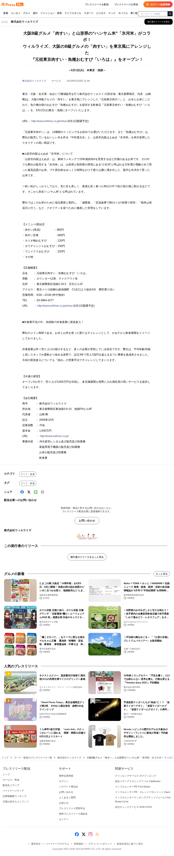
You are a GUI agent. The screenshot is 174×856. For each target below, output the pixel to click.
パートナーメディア (13, 790)
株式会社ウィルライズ (34, 80)
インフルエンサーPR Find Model (132, 786)
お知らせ (63, 803)
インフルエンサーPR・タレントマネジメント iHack (142, 792)
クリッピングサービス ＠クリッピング (135, 775)
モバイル (123, 13)
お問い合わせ (87, 520)
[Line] (35, 492)
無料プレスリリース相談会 (73, 813)
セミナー (63, 819)
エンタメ (15, 13)
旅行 (35, 13)
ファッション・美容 (51, 13)
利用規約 (78, 843)
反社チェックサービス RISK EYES (133, 807)
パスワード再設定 (68, 786)
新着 (5, 13)
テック (112, 13)
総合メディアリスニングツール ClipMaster (138, 781)
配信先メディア (11, 785)
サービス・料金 (11, 779)
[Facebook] (22, 492)
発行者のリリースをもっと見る (87, 557)
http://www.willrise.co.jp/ (54, 436)
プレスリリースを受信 (126, 4)
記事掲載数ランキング (15, 796)
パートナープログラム (57, 843)
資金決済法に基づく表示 (130, 843)
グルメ (26, 13)
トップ (4, 757)
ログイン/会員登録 (160, 4)
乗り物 (134, 13)
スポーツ (88, 13)
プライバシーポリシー (100, 843)
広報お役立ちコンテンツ (16, 801)
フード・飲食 (28, 474)
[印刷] (42, 492)
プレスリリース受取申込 (72, 808)
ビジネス (101, 13)
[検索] (170, 13)
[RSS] (97, 834)
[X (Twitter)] (29, 492)
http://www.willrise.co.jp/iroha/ (49, 121)
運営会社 (36, 843)
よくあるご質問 (67, 797)
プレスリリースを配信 (97, 4)
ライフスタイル (73, 13)
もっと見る (162, 573)
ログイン (63, 781)
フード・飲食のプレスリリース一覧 (33, 757)
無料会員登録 (66, 775)
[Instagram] (90, 834)
